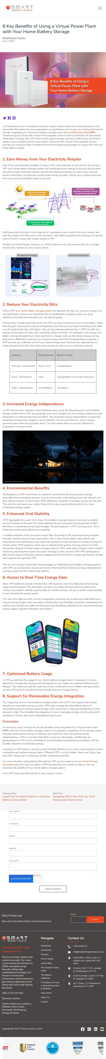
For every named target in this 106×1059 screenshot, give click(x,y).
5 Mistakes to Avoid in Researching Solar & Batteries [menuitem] (50, 985)
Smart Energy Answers (14, 38)
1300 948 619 (80, 946)
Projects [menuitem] (44, 954)
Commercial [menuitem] (46, 950)
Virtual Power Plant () (82, 132)
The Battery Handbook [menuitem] (46, 977)
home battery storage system (36, 310)
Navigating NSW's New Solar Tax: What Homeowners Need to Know (74, 798)
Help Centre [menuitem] (46, 993)
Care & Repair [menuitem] (47, 958)
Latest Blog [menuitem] (46, 963)
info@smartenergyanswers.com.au (88, 951)
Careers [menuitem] (44, 1001)
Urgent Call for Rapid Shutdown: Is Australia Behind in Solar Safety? (26, 798)
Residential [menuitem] (46, 945)
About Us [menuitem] (45, 997)
